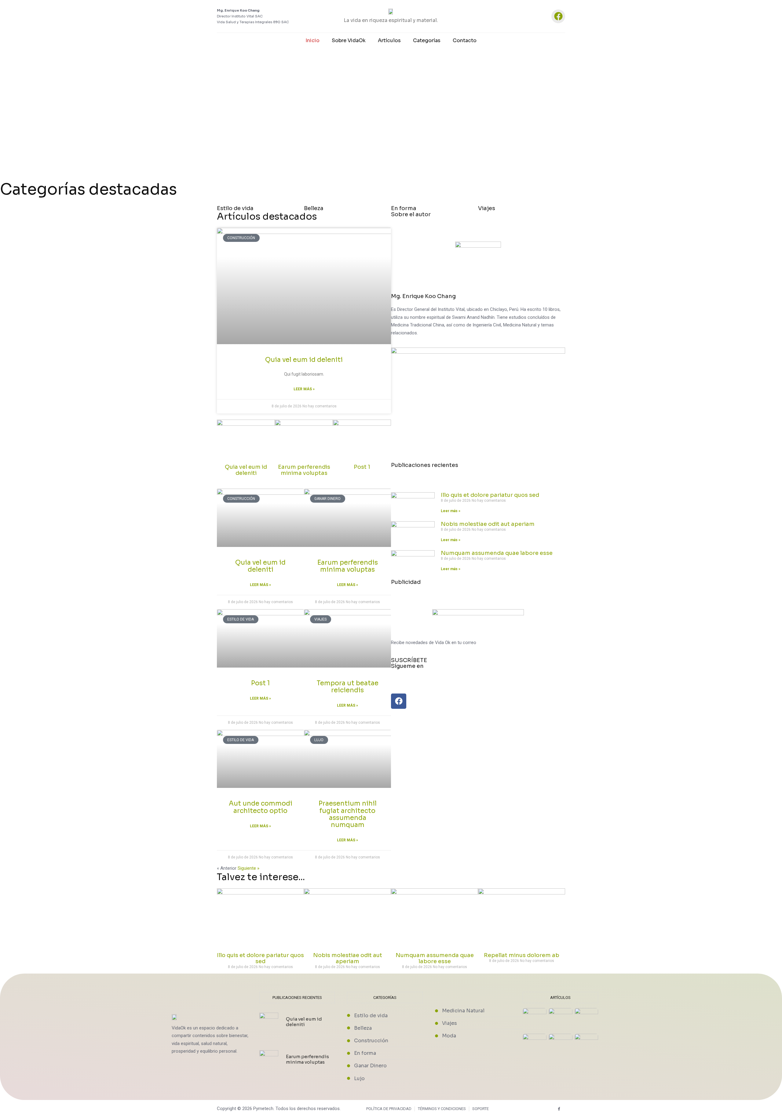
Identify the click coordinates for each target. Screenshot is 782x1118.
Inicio (312, 40)
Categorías (426, 40)
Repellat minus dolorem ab (521, 955)
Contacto (465, 40)
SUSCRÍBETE (409, 660)
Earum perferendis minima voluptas (304, 470)
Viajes (486, 208)
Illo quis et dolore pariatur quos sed (490, 495)
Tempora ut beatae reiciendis (347, 686)
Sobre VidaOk (349, 40)
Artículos (389, 40)
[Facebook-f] (559, 1109)
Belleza (313, 208)
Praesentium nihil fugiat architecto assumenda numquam (348, 813)
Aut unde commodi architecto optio (260, 806)
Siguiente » (248, 868)
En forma (403, 208)
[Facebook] (558, 16)
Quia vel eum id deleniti (304, 360)
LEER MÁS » (304, 389)
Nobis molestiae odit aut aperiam (488, 524)
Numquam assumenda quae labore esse (497, 553)
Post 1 (362, 467)
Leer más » (260, 585)
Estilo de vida (235, 208)
